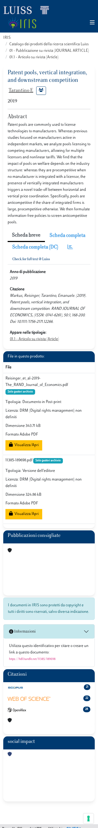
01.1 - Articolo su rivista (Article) (34, 57)
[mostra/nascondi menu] (92, 23)
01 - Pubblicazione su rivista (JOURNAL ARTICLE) (49, 51)
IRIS (7, 38)
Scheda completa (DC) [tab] (35, 247)
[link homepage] (28, 9)
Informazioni (24, 632)
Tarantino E (21, 90)
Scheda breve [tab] (26, 235)
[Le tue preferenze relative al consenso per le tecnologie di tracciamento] (88, 818)
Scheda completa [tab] (67, 235)
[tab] (70, 247)
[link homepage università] (22, 22)
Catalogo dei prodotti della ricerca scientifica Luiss (49, 44)
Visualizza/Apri (26, 445)
